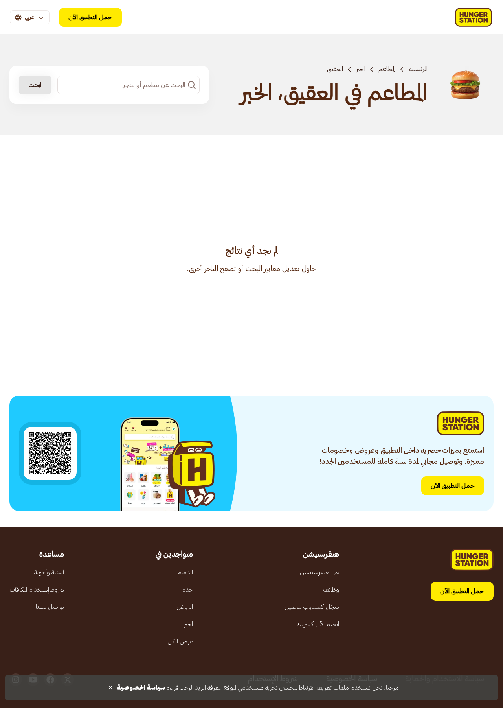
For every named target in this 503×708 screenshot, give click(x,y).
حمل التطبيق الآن (90, 17)
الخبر (360, 69)
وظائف (331, 589)
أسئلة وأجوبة (49, 572)
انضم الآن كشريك (317, 624)
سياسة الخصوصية (141, 687)
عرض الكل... (178, 641)
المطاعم (387, 69)
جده (187, 589)
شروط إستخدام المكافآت (36, 589)
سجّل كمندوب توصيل (312, 607)
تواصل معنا (50, 607)
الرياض (184, 607)
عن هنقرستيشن (319, 572)
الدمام (185, 572)
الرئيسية (418, 69)
